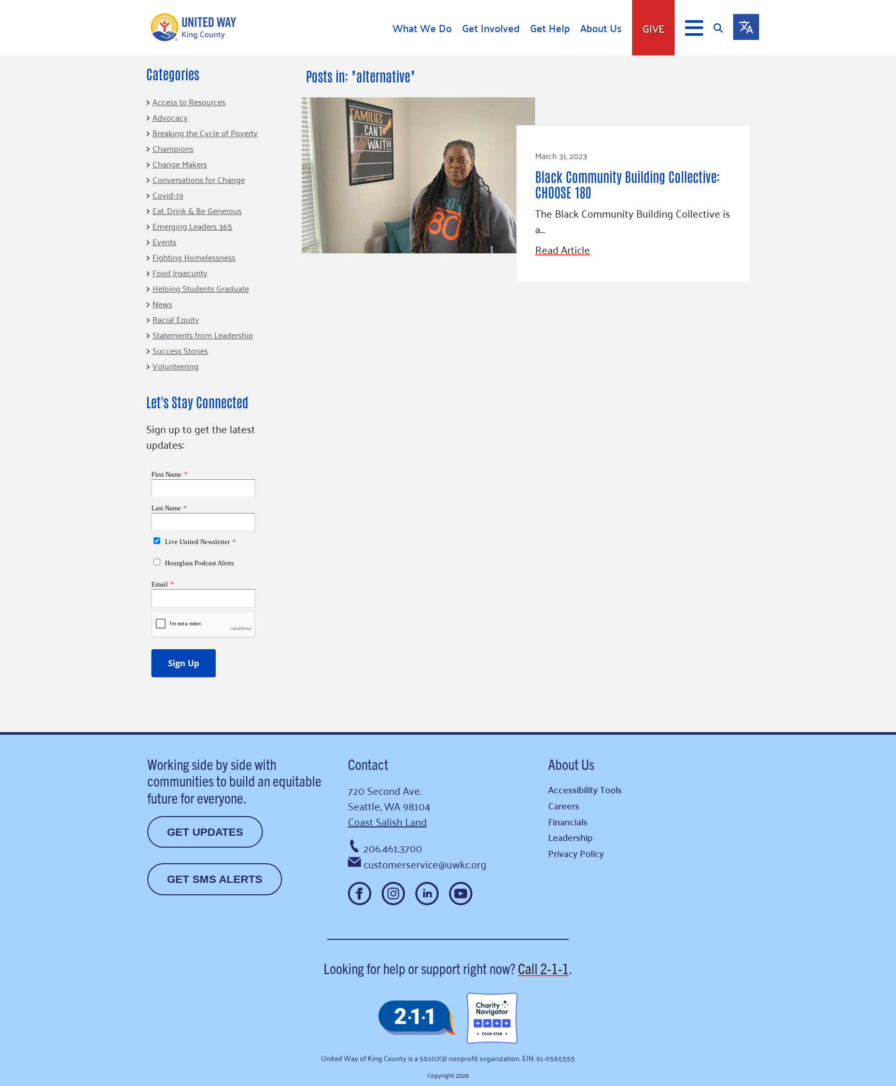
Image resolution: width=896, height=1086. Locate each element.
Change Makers (179, 163)
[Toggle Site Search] (723, 27)
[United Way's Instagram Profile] (393, 893)
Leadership (570, 837)
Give (653, 28)
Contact (368, 764)
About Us (601, 28)
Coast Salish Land (387, 821)
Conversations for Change (198, 179)
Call (543, 968)
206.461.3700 (392, 847)
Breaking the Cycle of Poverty (205, 132)
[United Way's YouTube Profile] (460, 893)
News (162, 303)
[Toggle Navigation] (694, 28)
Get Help (550, 28)
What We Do (422, 28)
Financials (567, 821)
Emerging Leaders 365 (192, 226)
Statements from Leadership (202, 334)
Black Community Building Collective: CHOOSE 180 (627, 184)
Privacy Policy (576, 853)
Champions (172, 148)
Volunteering (175, 366)
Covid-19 (168, 195)
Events (164, 241)
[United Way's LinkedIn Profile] (427, 893)
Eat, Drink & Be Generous (197, 210)
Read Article (562, 249)
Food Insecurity (179, 272)
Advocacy (170, 117)
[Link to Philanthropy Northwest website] (417, 1018)
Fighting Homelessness (193, 257)
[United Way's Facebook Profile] (359, 893)
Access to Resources (189, 101)
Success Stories (180, 350)
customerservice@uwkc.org (424, 863)
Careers (563, 805)
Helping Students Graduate (200, 288)
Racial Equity (175, 319)
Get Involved (491, 28)
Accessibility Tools (585, 789)
